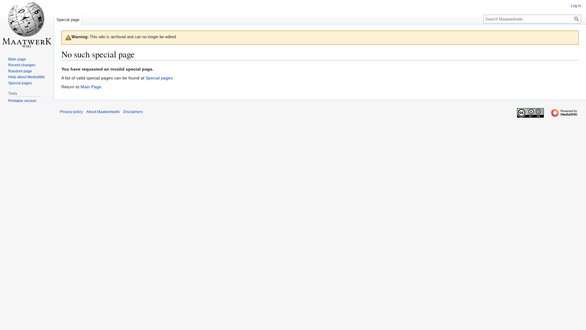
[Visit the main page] (26, 24)
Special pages (159, 77)
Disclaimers (133, 112)
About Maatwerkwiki (103, 112)
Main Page (91, 86)
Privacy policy (71, 112)
